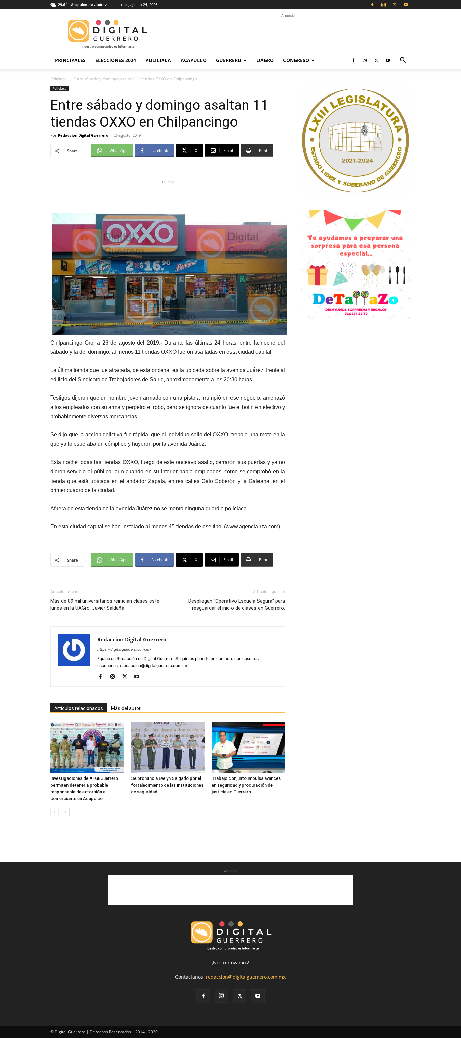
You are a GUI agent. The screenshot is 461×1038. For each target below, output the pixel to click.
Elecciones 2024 (115, 60)
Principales (70, 60)
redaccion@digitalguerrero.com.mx (246, 977)
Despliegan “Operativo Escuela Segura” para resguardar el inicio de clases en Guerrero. (236, 604)
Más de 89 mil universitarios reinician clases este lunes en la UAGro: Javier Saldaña (104, 604)
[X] (394, 4)
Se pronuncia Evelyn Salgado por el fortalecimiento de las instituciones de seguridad (167, 785)
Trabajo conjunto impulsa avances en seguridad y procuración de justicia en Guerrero (246, 785)
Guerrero (228, 60)
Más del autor (126, 708)
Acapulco (194, 60)
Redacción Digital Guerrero (83, 135)
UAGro (265, 60)
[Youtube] (406, 4)
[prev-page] (54, 812)
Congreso (296, 60)
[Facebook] (372, 4)
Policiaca (158, 60)
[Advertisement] (288, 34)
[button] (403, 61)
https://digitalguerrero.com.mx (124, 649)
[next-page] (65, 812)
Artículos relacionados (78, 708)
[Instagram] (383, 4)
